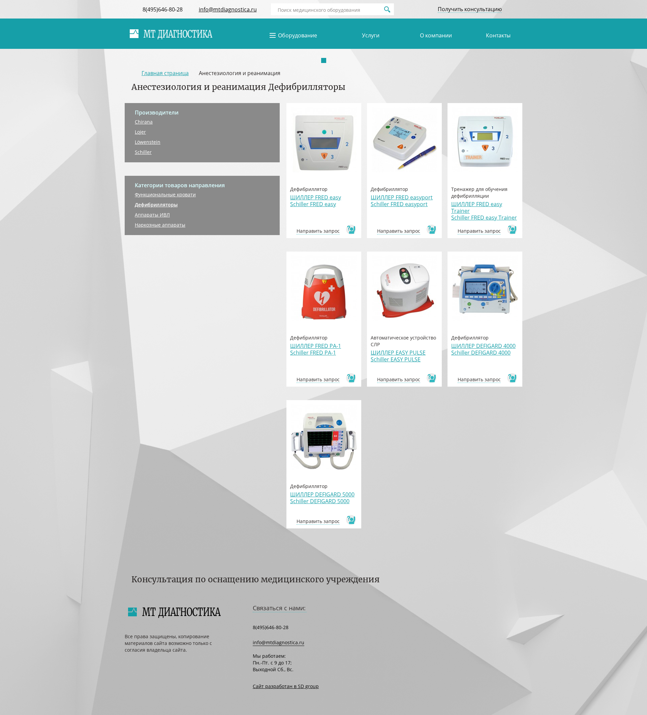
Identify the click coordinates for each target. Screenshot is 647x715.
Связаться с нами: (279, 608)
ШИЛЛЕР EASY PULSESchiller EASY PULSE (398, 356)
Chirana (144, 122)
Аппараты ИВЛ (152, 215)
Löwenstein (147, 142)
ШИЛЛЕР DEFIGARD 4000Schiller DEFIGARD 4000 (483, 349)
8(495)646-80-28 (163, 9)
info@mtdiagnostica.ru (228, 9)
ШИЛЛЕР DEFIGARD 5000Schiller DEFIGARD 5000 (322, 498)
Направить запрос (318, 231)
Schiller (143, 152)
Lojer (140, 132)
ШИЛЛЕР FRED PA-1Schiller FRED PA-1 (315, 349)
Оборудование (297, 35)
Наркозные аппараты (160, 225)
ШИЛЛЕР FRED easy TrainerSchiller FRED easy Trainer (484, 211)
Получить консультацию (470, 9)
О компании (436, 35)
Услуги (370, 35)
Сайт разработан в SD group (286, 686)
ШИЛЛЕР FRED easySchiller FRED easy (315, 200)
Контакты (498, 35)
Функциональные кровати (165, 194)
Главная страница (165, 73)
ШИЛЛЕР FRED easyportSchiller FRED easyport (402, 200)
